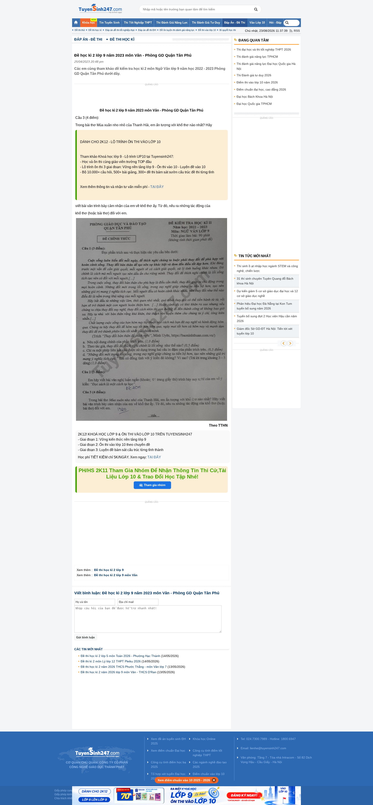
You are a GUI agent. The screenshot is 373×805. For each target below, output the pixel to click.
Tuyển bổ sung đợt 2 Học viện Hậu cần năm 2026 (267, 318)
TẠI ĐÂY (157, 187)
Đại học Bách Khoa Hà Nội (255, 96)
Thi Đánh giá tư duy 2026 (254, 75)
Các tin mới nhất (88, 649)
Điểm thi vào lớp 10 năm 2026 (257, 82)
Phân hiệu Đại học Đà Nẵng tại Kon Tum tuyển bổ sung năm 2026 (264, 306)
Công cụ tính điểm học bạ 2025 (168, 764)
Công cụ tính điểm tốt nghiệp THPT (207, 753)
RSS (297, 30)
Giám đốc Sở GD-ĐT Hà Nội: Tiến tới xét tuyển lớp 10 (264, 331)
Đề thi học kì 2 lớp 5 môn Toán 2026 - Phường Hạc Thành (120, 656)
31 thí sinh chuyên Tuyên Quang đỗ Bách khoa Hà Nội (265, 281)
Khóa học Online (204, 739)
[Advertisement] (152, 97)
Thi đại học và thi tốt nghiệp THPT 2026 (264, 49)
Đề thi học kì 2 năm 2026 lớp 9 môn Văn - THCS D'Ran (118, 672)
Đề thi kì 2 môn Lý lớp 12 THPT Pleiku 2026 (111, 661)
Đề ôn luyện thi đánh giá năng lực (177, 30)
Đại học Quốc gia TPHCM (254, 103)
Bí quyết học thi (228, 30)
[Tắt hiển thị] (214, 780)
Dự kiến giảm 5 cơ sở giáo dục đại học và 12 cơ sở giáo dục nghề (267, 293)
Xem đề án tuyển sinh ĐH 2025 (168, 741)
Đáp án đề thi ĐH (147, 30)
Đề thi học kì (95, 30)
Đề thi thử (80, 30)
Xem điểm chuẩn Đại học (168, 750)
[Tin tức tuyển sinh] (100, 8)
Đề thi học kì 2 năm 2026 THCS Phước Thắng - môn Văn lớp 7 (124, 666)
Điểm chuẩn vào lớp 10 (208, 774)
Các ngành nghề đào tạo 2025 (210, 764)
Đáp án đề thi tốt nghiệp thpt (119, 30)
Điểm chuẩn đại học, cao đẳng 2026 (261, 89)
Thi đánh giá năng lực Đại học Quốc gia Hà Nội (266, 66)
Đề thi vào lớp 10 (207, 30)
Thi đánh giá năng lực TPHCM (257, 56)
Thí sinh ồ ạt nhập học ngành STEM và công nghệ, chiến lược (267, 268)
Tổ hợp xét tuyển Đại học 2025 (168, 776)
